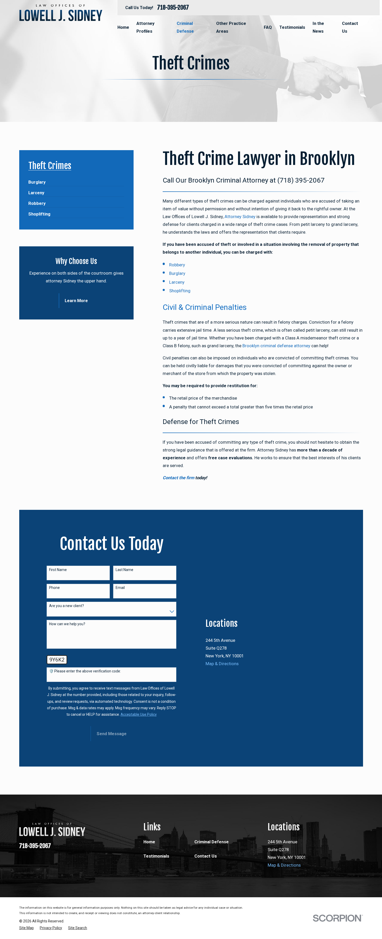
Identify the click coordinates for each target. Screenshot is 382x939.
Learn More (76, 300)
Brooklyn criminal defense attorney (276, 345)
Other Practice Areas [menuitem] (231, 27)
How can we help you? (67, 624)
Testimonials (156, 856)
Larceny (177, 282)
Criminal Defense (211, 841)
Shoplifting (179, 290)
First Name (58, 570)
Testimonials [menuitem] (292, 27)
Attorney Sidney (240, 216)
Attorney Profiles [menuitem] (145, 27)
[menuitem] (36, 180)
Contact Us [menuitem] (350, 27)
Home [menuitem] (123, 27)
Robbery (177, 264)
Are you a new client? (66, 606)
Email (120, 588)
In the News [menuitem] (318, 27)
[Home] (60, 12)
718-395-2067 (173, 7)
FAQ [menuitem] (268, 27)
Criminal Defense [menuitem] (185, 27)
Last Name (124, 570)
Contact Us (205, 856)
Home (149, 841)
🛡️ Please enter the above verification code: (85, 671)
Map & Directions (222, 663)
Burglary (177, 273)
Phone (54, 588)
